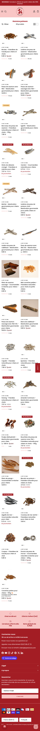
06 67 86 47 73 (26, 644)
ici (26, 641)
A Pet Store (9, 724)
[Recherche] (6, 11)
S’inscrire (20, 696)
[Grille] (34, 24)
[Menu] (2, 11)
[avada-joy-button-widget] (4, 726)
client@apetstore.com (28, 648)
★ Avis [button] (38, 368)
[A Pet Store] (20, 11)
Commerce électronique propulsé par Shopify (25, 724)
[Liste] (37, 24)
